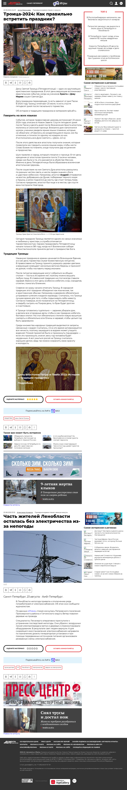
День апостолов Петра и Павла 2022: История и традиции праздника (49, 376)
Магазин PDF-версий (61, 741)
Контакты (23, 744)
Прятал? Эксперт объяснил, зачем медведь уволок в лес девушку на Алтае (108, 121)
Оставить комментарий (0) (63, 399)
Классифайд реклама (28, 747)
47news (32, 611)
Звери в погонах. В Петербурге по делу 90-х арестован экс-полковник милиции (27, 446)
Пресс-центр (46, 741)
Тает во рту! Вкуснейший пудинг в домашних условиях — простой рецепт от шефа (108, 129)
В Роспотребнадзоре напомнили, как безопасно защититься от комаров (104, 18)
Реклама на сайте (54, 744)
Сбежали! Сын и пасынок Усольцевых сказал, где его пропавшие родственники (109, 88)
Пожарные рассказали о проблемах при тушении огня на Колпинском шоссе (103, 58)
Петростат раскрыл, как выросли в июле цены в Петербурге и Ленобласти (104, 28)
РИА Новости (24, 77)
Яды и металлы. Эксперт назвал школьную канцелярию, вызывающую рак (107, 112)
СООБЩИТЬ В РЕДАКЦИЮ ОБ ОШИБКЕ (86, 747)
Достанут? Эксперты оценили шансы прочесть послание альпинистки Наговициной (109, 533)
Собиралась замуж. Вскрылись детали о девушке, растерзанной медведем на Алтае (107, 549)
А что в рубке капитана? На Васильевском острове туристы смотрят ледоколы (65, 438)
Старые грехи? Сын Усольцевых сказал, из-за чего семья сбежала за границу (108, 574)
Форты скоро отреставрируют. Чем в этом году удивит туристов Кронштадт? (66, 446)
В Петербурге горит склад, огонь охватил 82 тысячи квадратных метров (103, 38)
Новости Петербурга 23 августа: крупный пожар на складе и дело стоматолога (103, 48)
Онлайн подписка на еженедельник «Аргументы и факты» (95, 741)
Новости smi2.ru (11, 505)
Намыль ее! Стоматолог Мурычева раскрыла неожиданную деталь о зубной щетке (108, 557)
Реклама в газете (37, 744)
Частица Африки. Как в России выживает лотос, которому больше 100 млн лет (108, 541)
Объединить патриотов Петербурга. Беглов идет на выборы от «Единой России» (25, 438)
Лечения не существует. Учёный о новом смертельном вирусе (107, 565)
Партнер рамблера (41, 781)
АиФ (47, 234)
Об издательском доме (29, 741)
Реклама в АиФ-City (94, 744)
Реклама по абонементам (74, 744)
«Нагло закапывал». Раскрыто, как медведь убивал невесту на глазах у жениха (108, 96)
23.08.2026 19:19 (9, 512)
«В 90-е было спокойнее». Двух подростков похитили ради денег (108, 103)
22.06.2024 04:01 (9, 10)
